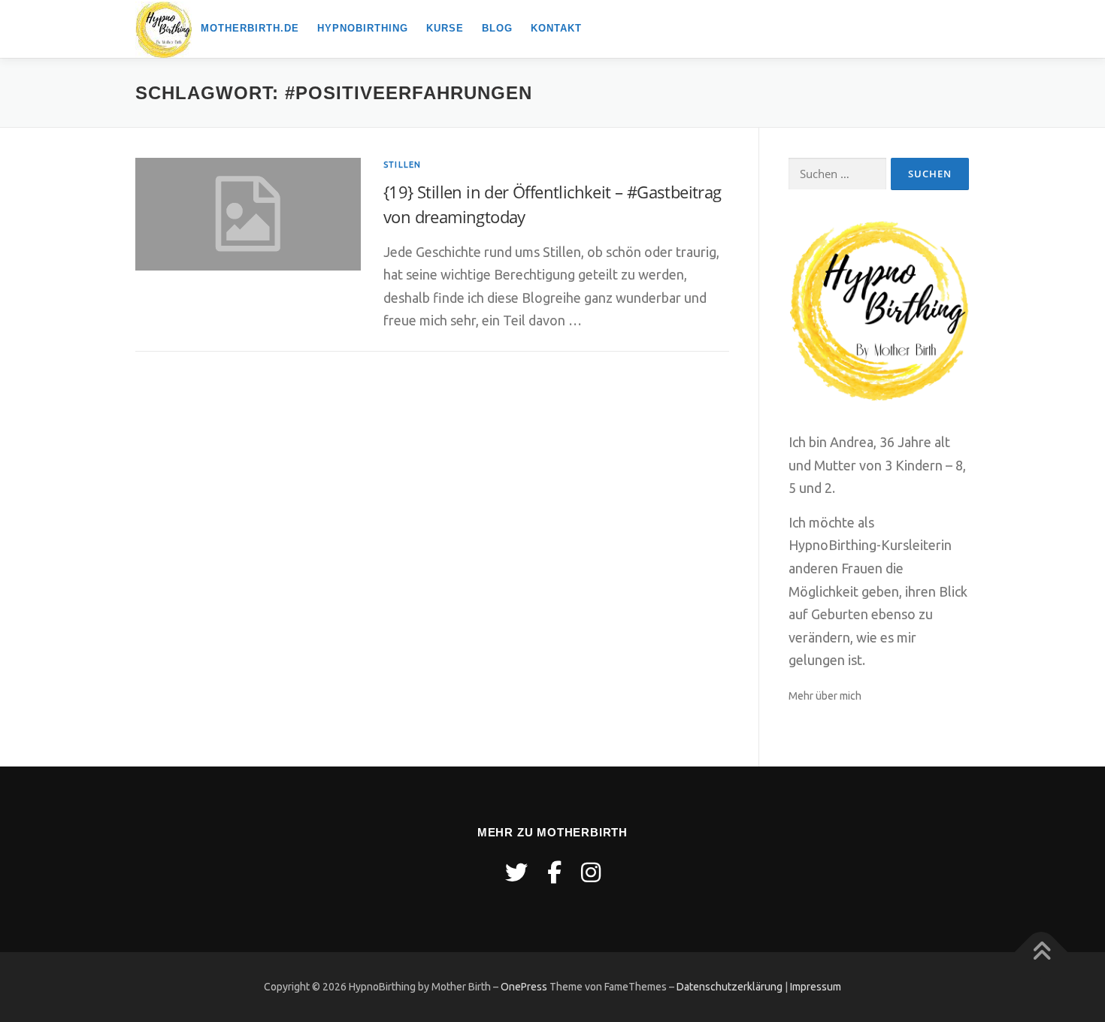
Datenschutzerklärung (730, 987)
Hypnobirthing (362, 28)
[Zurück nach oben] (1041, 952)
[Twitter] (516, 872)
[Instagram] (591, 872)
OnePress (524, 987)
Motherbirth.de (250, 28)
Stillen (402, 164)
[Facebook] (554, 872)
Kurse (445, 28)
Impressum (815, 987)
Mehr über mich (825, 696)
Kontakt (556, 28)
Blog (497, 28)
